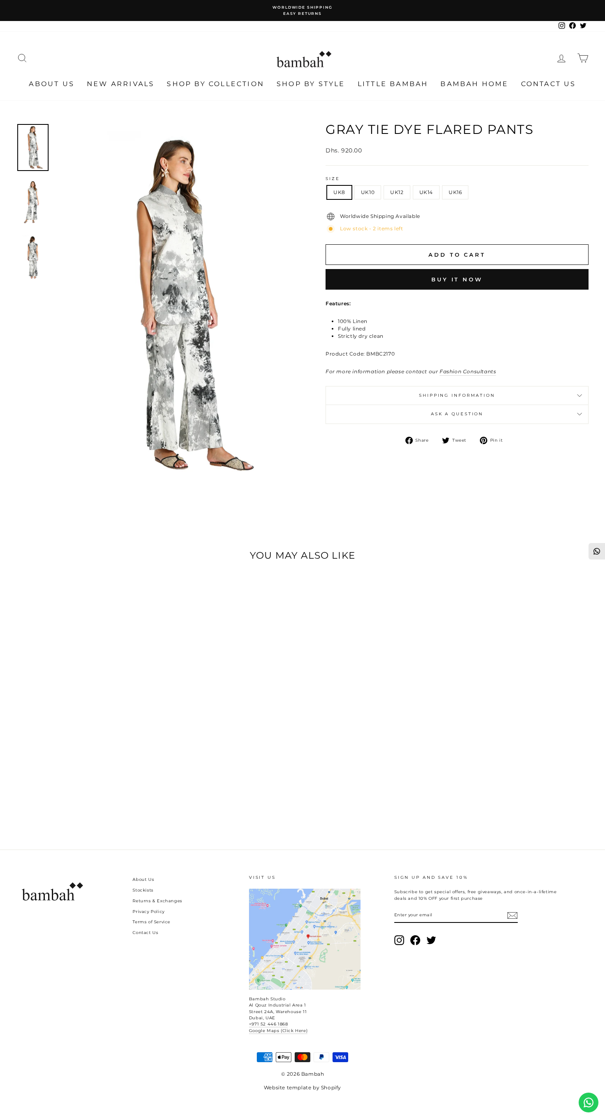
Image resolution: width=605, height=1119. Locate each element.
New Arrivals (120, 84)
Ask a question (457, 414)
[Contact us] (588, 1102)
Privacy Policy (148, 911)
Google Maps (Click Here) (278, 1030)
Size (333, 178)
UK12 (396, 192)
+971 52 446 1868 (268, 1024)
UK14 (426, 192)
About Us (51, 84)
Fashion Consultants (468, 371)
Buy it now (457, 279)
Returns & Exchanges (157, 901)
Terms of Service (151, 922)
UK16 (455, 192)
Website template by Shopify (302, 1087)
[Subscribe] (512, 915)
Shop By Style (311, 84)
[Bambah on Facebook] (415, 940)
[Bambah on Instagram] (399, 940)
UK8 (339, 192)
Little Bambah (393, 84)
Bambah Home (474, 84)
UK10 (368, 192)
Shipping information (457, 395)
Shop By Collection (215, 84)
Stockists (143, 890)
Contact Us (548, 84)
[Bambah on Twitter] (431, 940)
